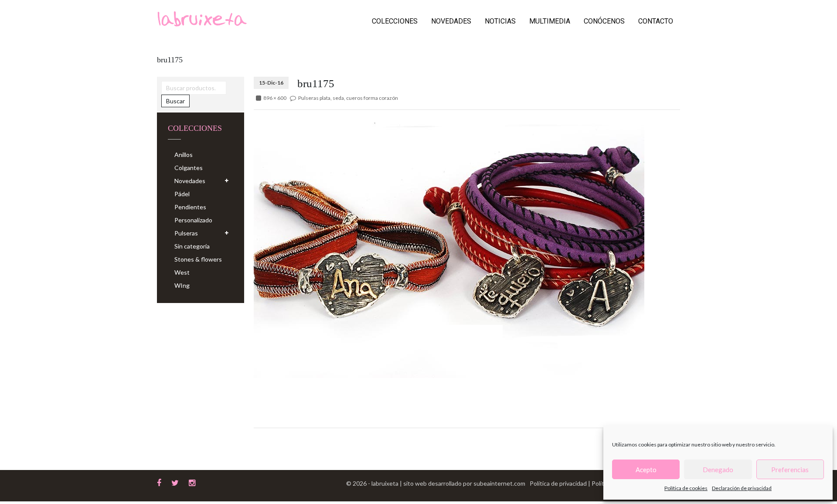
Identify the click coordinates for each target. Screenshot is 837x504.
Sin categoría (192, 246)
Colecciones (395, 21)
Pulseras (186, 233)
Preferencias (790, 469)
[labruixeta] (202, 18)
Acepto (646, 469)
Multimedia (549, 21)
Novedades (451, 21)
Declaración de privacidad (742, 488)
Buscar (175, 101)
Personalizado (193, 220)
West (182, 272)
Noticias (500, 21)
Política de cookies (686, 488)
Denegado (718, 469)
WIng (182, 285)
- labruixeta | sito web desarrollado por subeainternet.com (446, 483)
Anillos (183, 154)
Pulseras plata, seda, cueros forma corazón (348, 98)
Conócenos (604, 21)
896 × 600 (274, 98)
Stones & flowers (198, 259)
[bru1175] (449, 246)
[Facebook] (159, 482)
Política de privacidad (559, 483)
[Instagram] (192, 482)
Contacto (655, 21)
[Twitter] (175, 482)
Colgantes (188, 167)
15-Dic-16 (271, 82)
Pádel (182, 194)
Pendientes (190, 207)
